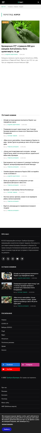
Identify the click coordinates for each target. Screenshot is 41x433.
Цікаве (3, 346)
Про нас (4, 387)
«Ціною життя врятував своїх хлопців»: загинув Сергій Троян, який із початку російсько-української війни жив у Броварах (21, 153)
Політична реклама (7, 342)
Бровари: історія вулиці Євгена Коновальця (18, 190)
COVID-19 (5, 22)
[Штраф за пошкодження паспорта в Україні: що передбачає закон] (6, 275)
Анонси (3, 350)
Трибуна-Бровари (13, 377)
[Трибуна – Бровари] (20, 2)
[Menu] (3, 2)
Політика (4, 399)
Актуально (4, 338)
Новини (16, 6)
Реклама (4, 391)
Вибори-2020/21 (6, 327)
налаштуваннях (7, 424)
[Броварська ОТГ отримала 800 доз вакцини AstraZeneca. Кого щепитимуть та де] (20, 32)
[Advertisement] (20, 88)
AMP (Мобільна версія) (9, 406)
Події (3, 331)
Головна (10, 6)
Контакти (4, 395)
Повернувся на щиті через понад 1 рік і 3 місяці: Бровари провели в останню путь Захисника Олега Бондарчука (21, 131)
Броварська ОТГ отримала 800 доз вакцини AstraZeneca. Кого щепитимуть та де (18, 49)
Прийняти (7, 429)
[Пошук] (38, 2)
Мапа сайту (5, 402)
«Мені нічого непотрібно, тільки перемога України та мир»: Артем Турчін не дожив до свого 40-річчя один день (22, 142)
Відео (3, 335)
